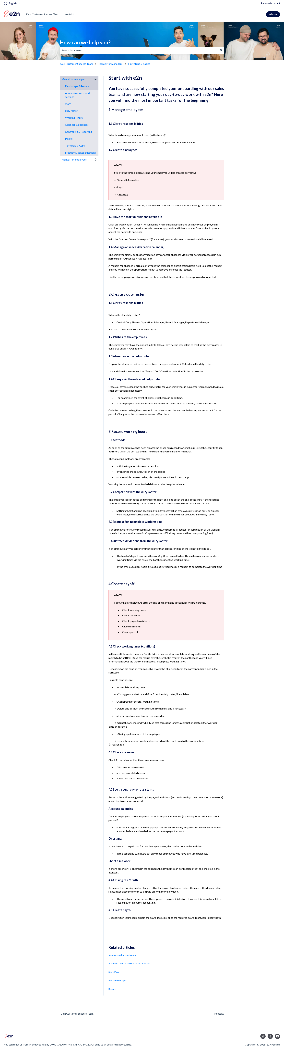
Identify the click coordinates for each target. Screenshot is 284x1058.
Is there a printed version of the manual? (129, 963)
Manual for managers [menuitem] (73, 79)
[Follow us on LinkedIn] (277, 1036)
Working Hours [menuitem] (74, 117)
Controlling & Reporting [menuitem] (78, 131)
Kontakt (69, 14)
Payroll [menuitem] (69, 138)
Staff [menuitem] (68, 103)
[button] (95, 79)
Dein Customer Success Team (42, 14)
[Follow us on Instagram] (263, 1036)
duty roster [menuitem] (71, 110)
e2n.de (273, 14)
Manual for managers (110, 63)
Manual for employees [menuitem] (74, 159)
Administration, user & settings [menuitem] (77, 94)
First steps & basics (139, 63)
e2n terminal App (117, 980)
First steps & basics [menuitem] (77, 86)
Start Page (113, 972)
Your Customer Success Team (76, 63)
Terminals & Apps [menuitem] (75, 145)
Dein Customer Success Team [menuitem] (77, 1013)
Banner (112, 988)
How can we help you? (85, 42)
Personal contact (270, 3)
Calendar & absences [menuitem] (77, 124)
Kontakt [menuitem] (219, 1013)
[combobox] (139, 50)
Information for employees (122, 955)
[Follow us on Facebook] (270, 1036)
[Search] (221, 50)
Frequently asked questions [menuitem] (80, 152)
